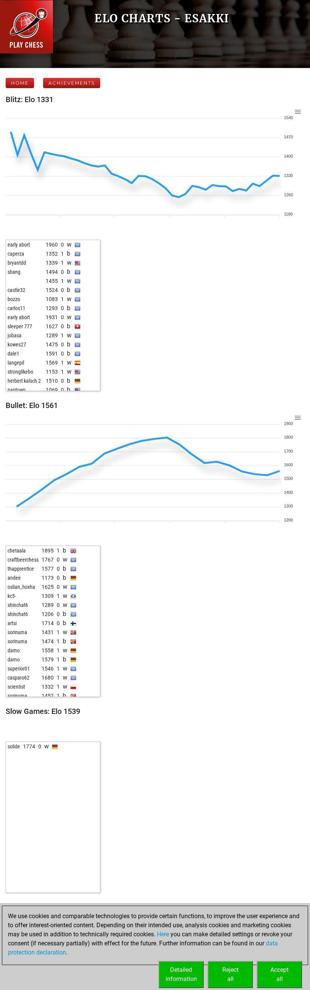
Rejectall (230, 974)
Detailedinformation (181, 974)
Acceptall (279, 974)
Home (20, 83)
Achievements (71, 83)
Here (163, 934)
